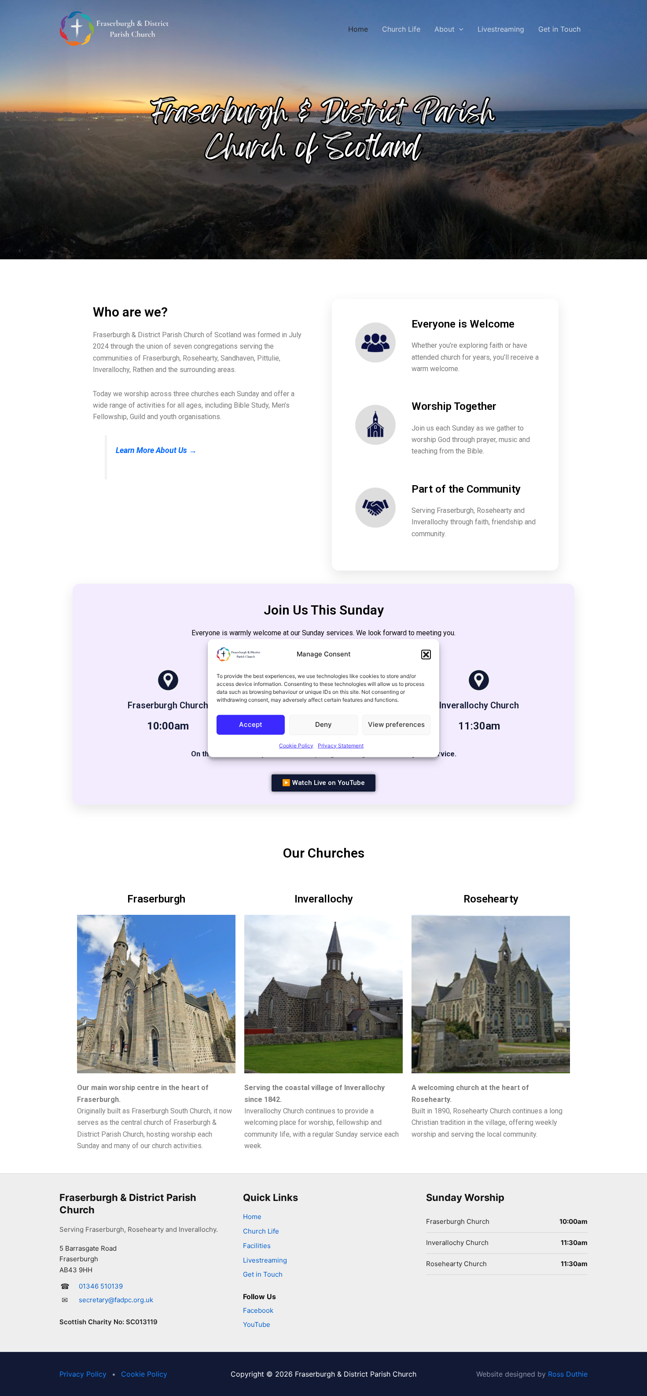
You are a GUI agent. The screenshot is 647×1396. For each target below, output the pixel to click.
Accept (250, 724)
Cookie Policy (296, 745)
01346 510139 (101, 1286)
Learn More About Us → (156, 450)
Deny (323, 724)
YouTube (256, 1324)
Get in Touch (559, 29)
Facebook (258, 1310)
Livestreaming (501, 29)
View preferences (396, 724)
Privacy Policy (83, 1374)
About (444, 29)
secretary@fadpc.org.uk (116, 1300)
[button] (426, 654)
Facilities (257, 1245)
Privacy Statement (341, 745)
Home (358, 29)
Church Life (401, 29)
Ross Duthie (568, 1374)
